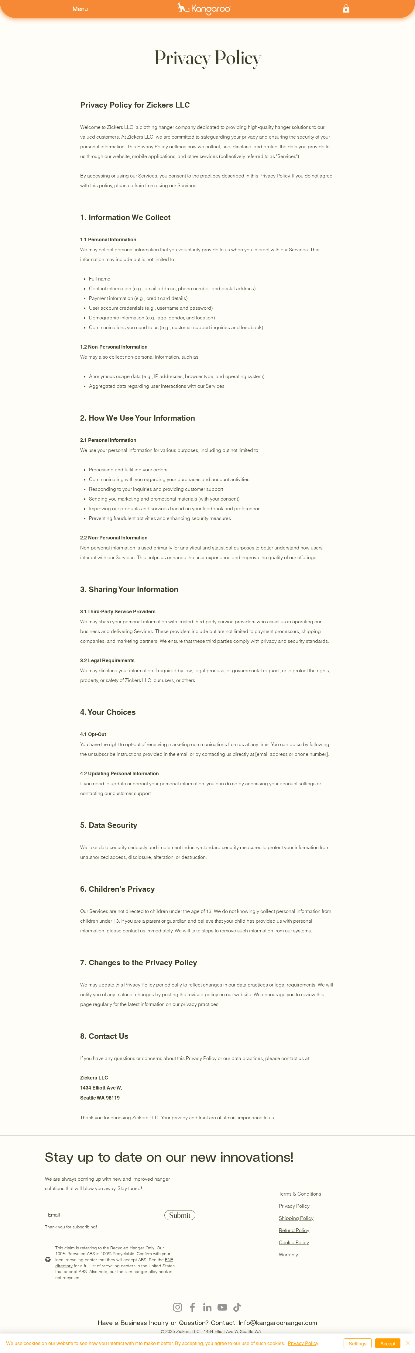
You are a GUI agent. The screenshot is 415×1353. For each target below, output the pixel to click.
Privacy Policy (294, 1206)
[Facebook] (192, 1307)
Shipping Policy (296, 1218)
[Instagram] (177, 1307)
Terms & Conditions (300, 1194)
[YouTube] (222, 1307)
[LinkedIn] (207, 1307)
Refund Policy (294, 1230)
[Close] (407, 1343)
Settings (357, 1343)
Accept (387, 1343)
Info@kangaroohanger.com (278, 1323)
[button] (84, 8)
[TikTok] (237, 1307)
